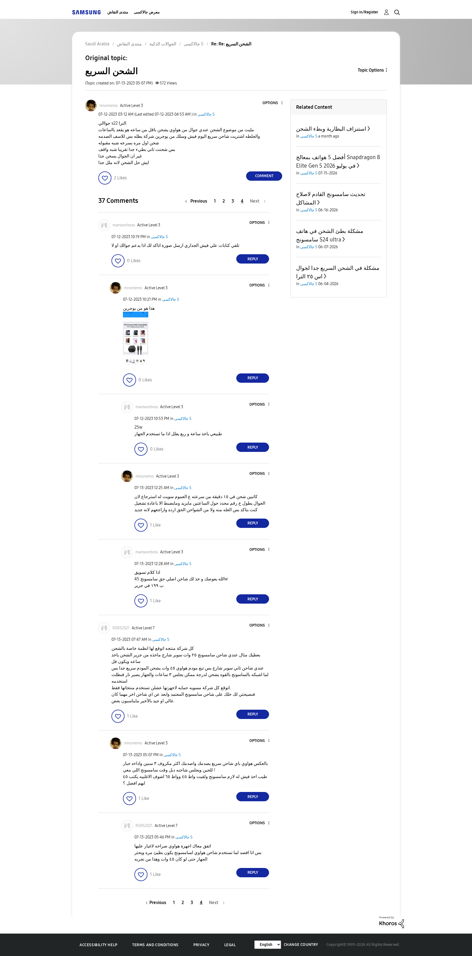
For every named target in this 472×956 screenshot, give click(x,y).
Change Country (301, 944)
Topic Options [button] (371, 70)
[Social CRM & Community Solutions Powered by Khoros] (391, 921)
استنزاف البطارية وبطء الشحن (331, 128)
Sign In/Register (364, 12)
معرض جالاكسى (147, 12)
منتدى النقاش (117, 12)
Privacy (201, 945)
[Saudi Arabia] (86, 12)
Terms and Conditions (155, 945)
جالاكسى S (206, 114)
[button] (272, 103)
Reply (252, 259)
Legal (230, 945)
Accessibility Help (98, 945)
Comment (264, 176)
